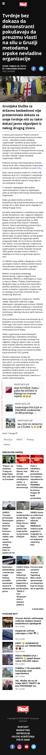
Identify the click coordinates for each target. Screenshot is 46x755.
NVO (19, 439)
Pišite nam (23, 739)
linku (39, 168)
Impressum (23, 733)
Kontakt (23, 726)
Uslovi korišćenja (23, 736)
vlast (7, 444)
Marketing (23, 730)
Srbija (30, 439)
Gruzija (8, 439)
